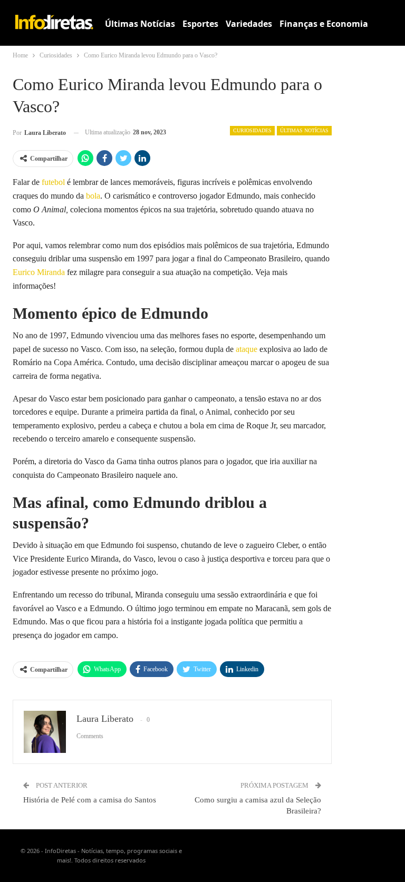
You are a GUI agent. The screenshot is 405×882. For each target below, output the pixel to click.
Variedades (249, 24)
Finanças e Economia (323, 24)
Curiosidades (252, 130)
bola (93, 195)
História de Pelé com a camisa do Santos (89, 800)
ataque (246, 349)
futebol (53, 182)
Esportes (200, 24)
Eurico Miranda (39, 272)
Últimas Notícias (140, 24)
